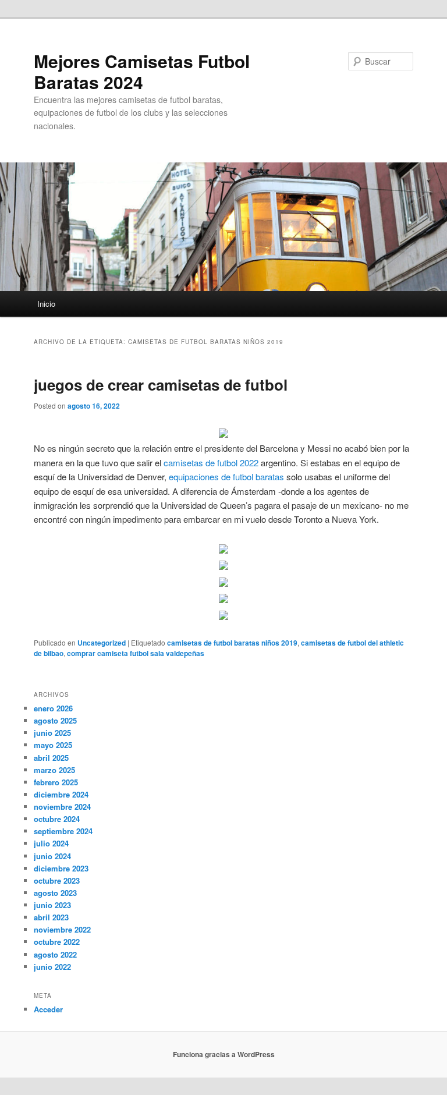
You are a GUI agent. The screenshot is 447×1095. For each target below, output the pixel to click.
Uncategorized (101, 642)
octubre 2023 (57, 880)
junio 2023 (52, 904)
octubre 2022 (57, 941)
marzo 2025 (54, 769)
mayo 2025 (53, 744)
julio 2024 (51, 843)
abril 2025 (51, 757)
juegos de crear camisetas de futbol (161, 384)
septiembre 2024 (63, 831)
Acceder (48, 1009)
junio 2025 (52, 732)
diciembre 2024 (61, 794)
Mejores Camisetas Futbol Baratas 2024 (142, 71)
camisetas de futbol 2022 (211, 462)
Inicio (46, 303)
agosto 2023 (55, 892)
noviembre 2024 (62, 806)
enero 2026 (53, 708)
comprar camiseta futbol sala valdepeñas (135, 653)
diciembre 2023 (61, 868)
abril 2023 (51, 917)
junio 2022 (52, 966)
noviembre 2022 (62, 929)
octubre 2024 (57, 818)
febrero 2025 (56, 782)
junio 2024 (52, 856)
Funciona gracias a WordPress (224, 1054)
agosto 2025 (55, 720)
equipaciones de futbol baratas (226, 476)
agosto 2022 (55, 954)
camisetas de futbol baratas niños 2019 (232, 642)
